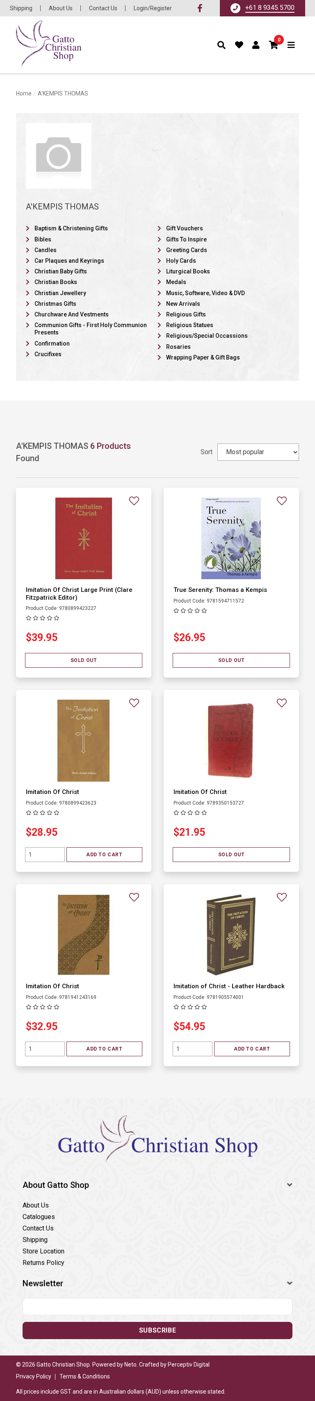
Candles (45, 250)
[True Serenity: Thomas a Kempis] (231, 538)
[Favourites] (239, 45)
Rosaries (178, 346)
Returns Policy (43, 1263)
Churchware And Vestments (71, 314)
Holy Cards (181, 260)
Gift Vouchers (184, 228)
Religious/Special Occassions (207, 335)
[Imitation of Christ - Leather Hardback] (231, 934)
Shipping (21, 8)
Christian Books (55, 282)
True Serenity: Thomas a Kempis (220, 590)
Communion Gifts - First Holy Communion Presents (90, 329)
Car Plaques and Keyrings (69, 260)
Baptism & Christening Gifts (71, 228)
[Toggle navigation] (291, 45)
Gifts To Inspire (186, 239)
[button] (274, 45)
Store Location (43, 1251)
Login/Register (153, 8)
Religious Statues (189, 325)
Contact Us (103, 8)
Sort (206, 452)
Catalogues (39, 1217)
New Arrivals (183, 303)
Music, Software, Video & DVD (205, 293)
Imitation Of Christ (52, 792)
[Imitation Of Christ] (84, 740)
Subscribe (157, 1330)
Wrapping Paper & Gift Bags (203, 357)
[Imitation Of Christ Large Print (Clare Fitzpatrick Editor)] (84, 538)
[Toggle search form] (222, 45)
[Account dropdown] (256, 45)
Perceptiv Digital (189, 1364)
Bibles (42, 239)
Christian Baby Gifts (60, 271)
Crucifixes (48, 354)
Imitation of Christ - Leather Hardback (229, 986)
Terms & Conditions (84, 1376)
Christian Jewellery (60, 293)
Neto (130, 1364)
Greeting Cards (186, 250)
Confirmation (52, 343)
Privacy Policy (33, 1376)
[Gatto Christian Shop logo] (49, 44)
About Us (61, 8)
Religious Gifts (186, 314)
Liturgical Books (188, 271)
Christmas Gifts (55, 303)
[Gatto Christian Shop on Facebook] (200, 8)
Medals (176, 282)
